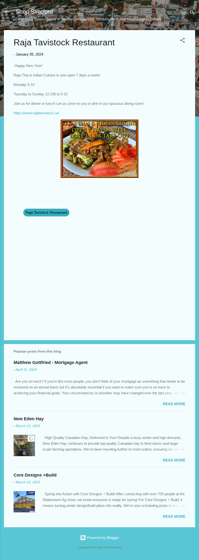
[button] (182, 41)
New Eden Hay (29, 418)
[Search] (192, 13)
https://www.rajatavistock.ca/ (36, 113)
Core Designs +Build (35, 475)
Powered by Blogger (102, 537)
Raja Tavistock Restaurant (46, 212)
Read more (174, 404)
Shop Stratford (34, 11)
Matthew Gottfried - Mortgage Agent (51, 362)
